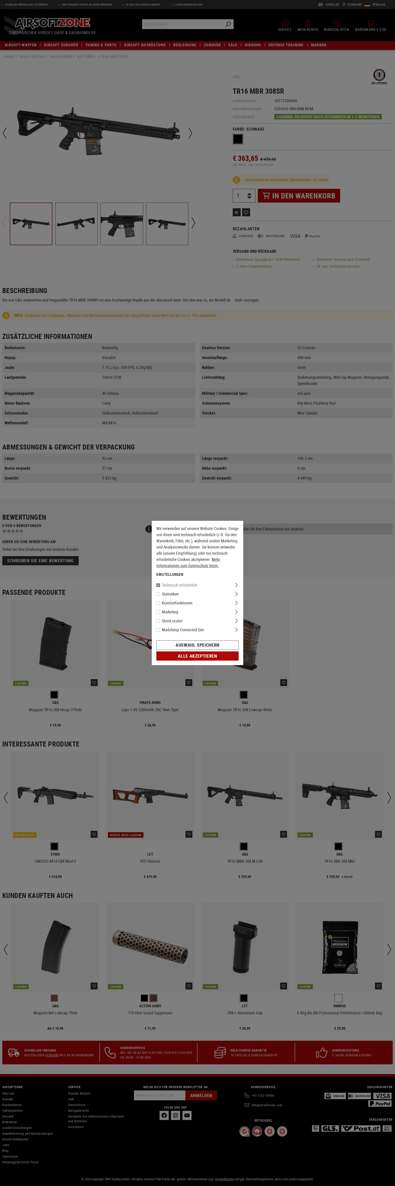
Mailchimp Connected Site (183, 629)
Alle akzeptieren (197, 656)
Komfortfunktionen (177, 603)
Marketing (170, 612)
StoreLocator (172, 620)
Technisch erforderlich (179, 585)
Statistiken (170, 594)
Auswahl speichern (197, 645)
